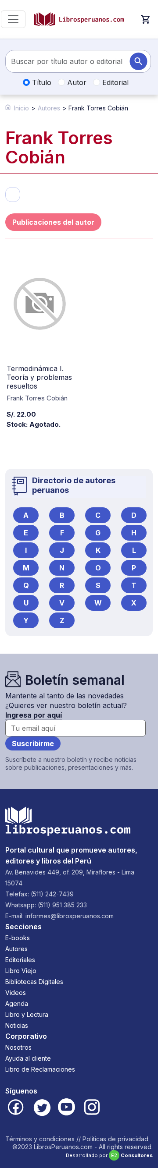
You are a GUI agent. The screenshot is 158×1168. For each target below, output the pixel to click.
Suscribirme (33, 743)
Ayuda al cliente (28, 1058)
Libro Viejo (20, 970)
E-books (17, 937)
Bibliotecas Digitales (34, 981)
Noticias (16, 1025)
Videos (15, 992)
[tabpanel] (79, 359)
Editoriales (20, 959)
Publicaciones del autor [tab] (53, 222)
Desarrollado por (109, 1155)
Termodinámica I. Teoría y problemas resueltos (39, 377)
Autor (75, 82)
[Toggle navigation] (13, 19)
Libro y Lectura (26, 1014)
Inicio (21, 108)
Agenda (16, 1003)
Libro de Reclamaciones (40, 1069)
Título (40, 82)
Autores (49, 108)
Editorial (114, 82)
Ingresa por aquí (33, 715)
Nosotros (18, 1047)
